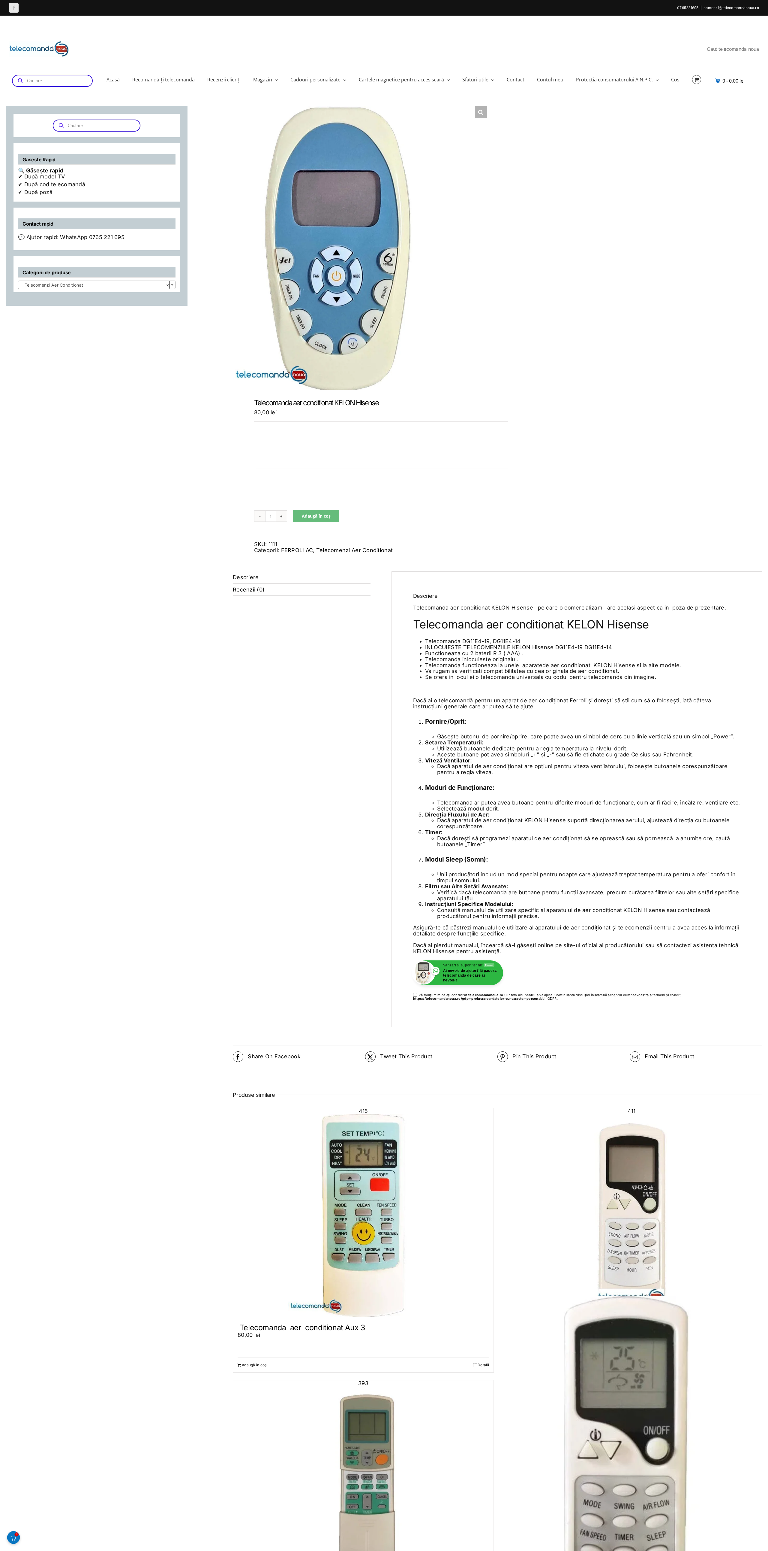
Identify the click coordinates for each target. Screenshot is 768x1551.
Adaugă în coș (316, 516)
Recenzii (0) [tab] (249, 589)
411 (632, 1111)
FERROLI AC (297, 550)
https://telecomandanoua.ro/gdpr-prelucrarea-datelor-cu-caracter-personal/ (478, 998)
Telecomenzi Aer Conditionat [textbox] (95, 284)
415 (363, 1111)
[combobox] (97, 285)
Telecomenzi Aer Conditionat (354, 550)
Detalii (483, 1365)
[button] (481, 112)
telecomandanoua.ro (485, 995)
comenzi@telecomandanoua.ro (731, 7)
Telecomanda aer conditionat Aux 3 (301, 1327)
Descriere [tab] (246, 577)
